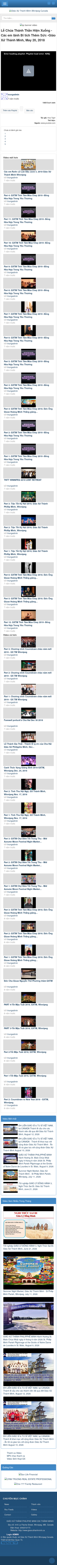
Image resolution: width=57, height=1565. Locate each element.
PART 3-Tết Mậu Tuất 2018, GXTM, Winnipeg (26, 1028)
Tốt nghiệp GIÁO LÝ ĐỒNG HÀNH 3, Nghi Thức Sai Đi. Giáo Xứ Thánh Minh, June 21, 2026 (35, 1186)
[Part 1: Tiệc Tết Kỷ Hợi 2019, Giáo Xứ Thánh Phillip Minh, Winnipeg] (28, 544)
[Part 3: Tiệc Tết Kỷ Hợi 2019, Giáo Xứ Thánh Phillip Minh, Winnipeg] (28, 496)
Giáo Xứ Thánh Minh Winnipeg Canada (36, 1537)
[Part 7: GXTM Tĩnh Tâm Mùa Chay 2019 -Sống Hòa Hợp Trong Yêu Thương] (28, 306)
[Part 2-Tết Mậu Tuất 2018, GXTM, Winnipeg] (28, 1044)
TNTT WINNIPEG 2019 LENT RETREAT (23, 479)
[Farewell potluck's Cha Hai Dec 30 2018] (28, 713)
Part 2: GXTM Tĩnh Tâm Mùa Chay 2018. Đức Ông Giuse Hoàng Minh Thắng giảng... (28, 935)
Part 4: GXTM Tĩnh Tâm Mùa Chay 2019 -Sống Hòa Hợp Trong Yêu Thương (26, 197)
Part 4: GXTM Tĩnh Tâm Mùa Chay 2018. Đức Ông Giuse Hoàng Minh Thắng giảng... (28, 410)
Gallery (34, 1514)
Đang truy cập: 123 (9, 1542)
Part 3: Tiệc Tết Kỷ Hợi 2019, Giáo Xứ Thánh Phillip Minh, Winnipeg (26, 505)
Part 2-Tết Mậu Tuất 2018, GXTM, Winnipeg (25, 1051)
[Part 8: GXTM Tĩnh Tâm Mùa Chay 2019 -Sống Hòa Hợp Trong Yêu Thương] (28, 283)
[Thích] (21, 108)
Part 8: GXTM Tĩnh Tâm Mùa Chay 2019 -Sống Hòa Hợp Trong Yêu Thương (26, 292)
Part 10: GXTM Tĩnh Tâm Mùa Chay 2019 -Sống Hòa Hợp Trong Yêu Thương (27, 244)
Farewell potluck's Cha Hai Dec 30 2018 (23, 720)
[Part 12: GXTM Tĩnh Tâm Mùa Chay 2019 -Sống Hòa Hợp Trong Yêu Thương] (28, 615)
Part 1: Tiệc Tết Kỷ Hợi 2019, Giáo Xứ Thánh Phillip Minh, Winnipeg (26, 553)
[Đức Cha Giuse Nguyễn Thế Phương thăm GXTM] (28, 973)
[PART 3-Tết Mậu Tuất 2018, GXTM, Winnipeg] (28, 1021)
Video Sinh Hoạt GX (16, 1458)
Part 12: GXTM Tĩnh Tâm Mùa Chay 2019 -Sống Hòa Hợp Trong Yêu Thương (27, 624)
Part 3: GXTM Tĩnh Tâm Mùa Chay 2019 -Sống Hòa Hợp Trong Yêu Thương (26, 387)
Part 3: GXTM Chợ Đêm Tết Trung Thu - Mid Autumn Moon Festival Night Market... (25, 840)
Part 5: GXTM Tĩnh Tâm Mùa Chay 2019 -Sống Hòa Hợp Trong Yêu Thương (26, 363)
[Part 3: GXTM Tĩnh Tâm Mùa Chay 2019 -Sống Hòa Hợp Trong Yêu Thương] (28, 378)
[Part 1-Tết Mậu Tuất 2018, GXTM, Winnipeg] (28, 1068)
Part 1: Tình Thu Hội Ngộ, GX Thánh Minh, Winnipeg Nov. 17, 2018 (25, 816)
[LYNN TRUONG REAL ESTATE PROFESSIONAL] (29, 1478)
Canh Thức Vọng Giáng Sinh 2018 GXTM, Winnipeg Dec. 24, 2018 (24, 769)
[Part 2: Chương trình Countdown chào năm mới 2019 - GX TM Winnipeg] (28, 665)
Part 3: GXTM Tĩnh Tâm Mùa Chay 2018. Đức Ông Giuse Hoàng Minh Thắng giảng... (28, 911)
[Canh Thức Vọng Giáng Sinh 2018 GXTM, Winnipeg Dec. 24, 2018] (28, 760)
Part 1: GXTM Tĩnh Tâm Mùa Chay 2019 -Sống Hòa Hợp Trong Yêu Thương (26, 458)
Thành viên (35, 1504)
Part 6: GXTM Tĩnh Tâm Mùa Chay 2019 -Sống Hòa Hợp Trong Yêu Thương (26, 339)
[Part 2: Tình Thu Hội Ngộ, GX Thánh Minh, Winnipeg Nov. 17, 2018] (28, 784)
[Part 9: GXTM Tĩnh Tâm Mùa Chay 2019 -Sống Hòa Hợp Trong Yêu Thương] (28, 259)
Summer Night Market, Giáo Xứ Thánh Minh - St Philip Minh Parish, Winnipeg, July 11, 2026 (35, 1173)
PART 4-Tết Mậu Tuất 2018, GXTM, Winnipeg (26, 1004)
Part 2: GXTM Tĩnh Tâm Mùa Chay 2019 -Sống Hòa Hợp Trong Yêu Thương (26, 434)
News (6, 1504)
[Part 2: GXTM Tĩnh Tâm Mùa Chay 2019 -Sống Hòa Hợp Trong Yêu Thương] (28, 425)
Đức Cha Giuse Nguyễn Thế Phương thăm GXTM (28, 980)
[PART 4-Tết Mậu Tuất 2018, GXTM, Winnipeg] (28, 997)
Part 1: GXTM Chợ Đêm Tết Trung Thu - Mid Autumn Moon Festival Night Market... (25, 887)
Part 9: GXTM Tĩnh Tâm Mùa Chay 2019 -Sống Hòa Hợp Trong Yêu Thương (26, 268)
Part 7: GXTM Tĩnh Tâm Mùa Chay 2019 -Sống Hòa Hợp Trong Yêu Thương (26, 315)
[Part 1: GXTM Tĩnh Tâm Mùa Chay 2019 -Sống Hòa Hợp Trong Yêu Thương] (28, 449)
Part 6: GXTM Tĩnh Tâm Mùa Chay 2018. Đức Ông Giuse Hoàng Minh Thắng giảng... (28, 576)
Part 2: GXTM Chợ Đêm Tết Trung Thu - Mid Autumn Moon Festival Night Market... (25, 864)
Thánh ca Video (14, 1452)
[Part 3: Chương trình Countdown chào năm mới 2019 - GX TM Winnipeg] (28, 641)
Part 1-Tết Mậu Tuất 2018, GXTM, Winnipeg (25, 1075)
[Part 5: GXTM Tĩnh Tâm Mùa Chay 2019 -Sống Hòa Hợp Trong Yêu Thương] (28, 354)
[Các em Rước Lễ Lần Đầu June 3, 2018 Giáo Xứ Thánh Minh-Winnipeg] (28, 164)
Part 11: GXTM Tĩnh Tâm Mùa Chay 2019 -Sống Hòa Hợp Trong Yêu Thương (27, 221)
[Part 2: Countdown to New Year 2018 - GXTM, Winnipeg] (28, 1092)
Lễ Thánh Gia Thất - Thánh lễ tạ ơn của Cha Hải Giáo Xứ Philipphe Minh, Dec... (28, 745)
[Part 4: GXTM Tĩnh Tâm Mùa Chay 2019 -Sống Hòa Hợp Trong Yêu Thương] (28, 188)
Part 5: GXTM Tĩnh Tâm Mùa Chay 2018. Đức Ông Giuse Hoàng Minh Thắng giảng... (28, 600)
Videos (34, 1509)
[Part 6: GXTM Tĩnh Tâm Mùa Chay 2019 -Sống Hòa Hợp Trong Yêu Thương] (28, 330)
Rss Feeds (9, 1509)
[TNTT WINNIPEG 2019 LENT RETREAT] (28, 472)
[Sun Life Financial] (28, 1474)
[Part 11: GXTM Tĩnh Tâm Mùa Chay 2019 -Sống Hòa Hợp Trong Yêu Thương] (28, 212)
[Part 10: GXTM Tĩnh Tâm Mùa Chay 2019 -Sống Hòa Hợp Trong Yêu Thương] (28, 235)
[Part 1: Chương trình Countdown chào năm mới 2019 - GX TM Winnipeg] (28, 689)
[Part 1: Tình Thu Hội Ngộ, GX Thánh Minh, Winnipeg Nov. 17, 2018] (28, 807)
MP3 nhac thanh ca (16, 1455)
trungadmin (12, 177)
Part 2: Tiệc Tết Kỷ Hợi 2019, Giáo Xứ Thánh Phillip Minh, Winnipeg (26, 529)
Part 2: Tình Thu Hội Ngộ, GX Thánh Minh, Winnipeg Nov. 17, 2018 (25, 793)
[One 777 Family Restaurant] (28, 1483)
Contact (7, 1514)
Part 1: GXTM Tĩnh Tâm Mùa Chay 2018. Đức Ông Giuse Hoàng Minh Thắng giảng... (28, 959)
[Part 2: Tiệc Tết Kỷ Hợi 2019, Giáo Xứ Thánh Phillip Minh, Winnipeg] (28, 520)
